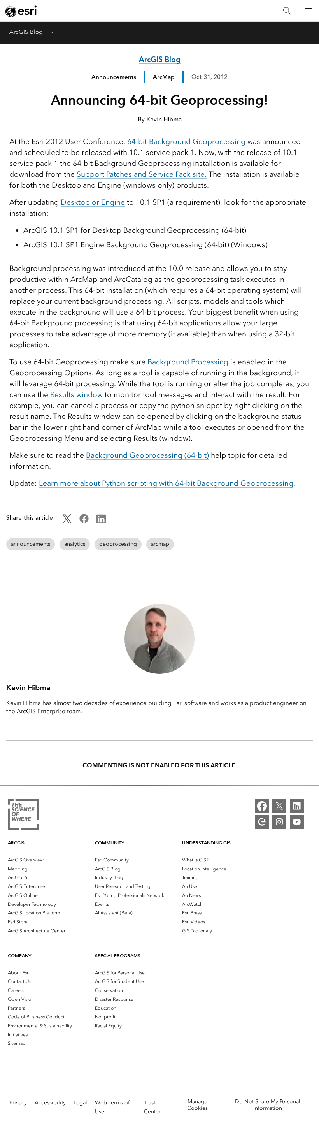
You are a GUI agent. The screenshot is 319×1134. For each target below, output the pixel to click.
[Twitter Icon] (67, 521)
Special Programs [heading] (117, 955)
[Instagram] (279, 822)
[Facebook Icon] (84, 521)
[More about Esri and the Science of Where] (23, 815)
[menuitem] (48, 859)
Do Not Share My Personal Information (267, 1104)
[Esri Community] (262, 822)
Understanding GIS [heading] (206, 843)
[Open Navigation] (308, 11)
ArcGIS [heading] (16, 843)
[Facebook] (262, 806)
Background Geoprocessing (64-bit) (147, 455)
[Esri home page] (21, 11)
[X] (279, 806)
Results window (76, 394)
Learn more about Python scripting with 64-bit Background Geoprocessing (166, 483)
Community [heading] (109, 843)
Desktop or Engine (93, 202)
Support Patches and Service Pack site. (142, 174)
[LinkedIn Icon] (101, 521)
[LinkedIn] (297, 806)
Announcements (113, 77)
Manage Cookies (197, 1104)
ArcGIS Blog (26, 31)
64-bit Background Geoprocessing (186, 141)
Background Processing (187, 361)
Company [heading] (19, 955)
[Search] (287, 11)
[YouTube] (297, 822)
